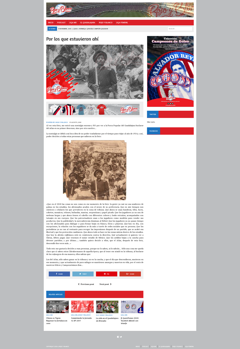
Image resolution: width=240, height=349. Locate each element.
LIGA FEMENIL (122, 22)
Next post (104, 284)
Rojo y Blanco (62, 122)
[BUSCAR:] (180, 28)
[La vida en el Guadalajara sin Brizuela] (107, 311)
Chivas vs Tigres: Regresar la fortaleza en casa (56, 321)
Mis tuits (151, 122)
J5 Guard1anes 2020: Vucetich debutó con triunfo (130, 321)
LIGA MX (72, 22)
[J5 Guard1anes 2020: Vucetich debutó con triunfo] (132, 311)
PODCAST (61, 22)
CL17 (98, 315)
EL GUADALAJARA (87, 22)
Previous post (87, 284)
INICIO (50, 22)
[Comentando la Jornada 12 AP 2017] (82, 311)
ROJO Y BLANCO (105, 22)
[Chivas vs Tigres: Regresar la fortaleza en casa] (57, 311)
